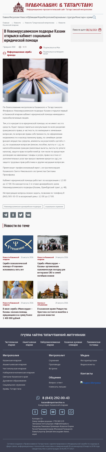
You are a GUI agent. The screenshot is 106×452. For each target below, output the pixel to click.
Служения (54, 360)
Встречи (53, 368)
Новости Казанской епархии (11, 258)
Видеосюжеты (87, 364)
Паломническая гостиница (93, 343)
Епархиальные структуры (64, 17)
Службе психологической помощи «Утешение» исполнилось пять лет (15, 266)
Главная (6, 23)
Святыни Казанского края (15, 376)
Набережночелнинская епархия (50, 343)
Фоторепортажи (88, 360)
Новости (23, 17)
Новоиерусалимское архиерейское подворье (22, 206)
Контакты (86, 373)
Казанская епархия (12, 360)
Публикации (32, 17)
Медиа (40, 17)
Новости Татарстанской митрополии (39, 23)
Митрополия (48, 17)
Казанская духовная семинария (73, 343)
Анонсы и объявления (42, 304)
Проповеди (54, 364)
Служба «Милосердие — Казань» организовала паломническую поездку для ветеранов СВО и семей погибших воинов (51, 269)
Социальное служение (14, 384)
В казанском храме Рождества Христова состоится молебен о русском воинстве (52, 311)
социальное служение (54, 206)
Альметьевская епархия (29, 343)
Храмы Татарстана (12, 388)
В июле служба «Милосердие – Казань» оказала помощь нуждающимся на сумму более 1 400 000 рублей (17, 313)
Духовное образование (14, 380)
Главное (6, 17)
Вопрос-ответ (56, 382)
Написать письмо (57, 386)
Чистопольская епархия (11, 343)
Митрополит (15, 17)
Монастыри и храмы (83, 17)
